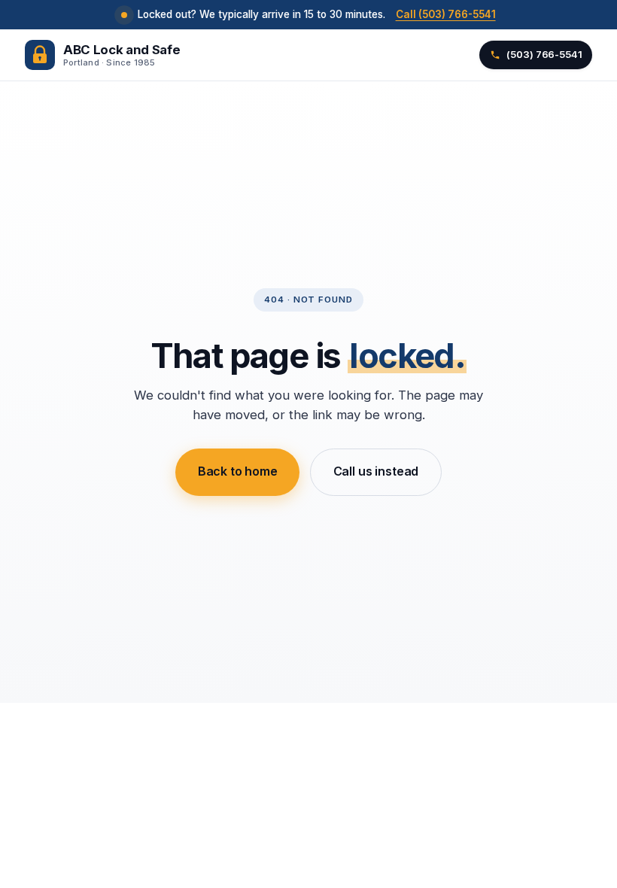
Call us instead (376, 471)
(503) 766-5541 (544, 54)
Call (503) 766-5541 (446, 14)
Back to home (238, 471)
